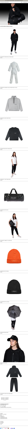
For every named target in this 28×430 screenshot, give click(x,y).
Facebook (1, 421)
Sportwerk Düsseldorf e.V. (4, 2)
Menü (22, 2)
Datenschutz (2, 416)
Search (1, 413)
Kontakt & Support (3, 414)
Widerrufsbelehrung (3, 418)
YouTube (1, 423)
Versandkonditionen (3, 417)
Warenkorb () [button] (25, 2)
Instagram (2, 422)
